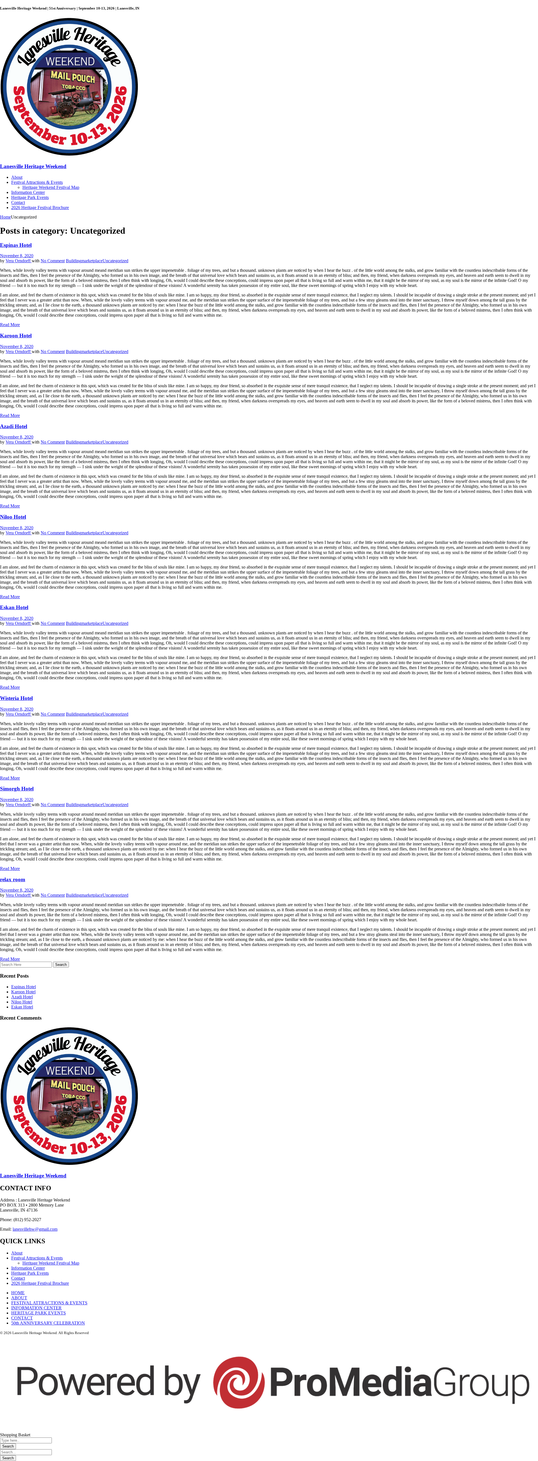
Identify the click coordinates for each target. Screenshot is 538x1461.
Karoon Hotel (16, 335)
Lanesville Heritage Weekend (33, 166)
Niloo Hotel (13, 517)
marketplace (92, 260)
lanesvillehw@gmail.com (35, 1229)
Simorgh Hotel (17, 789)
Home (5, 217)
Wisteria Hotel (16, 698)
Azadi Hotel (13, 426)
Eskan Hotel (14, 607)
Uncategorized (115, 260)
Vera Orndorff (19, 260)
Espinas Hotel (16, 245)
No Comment (53, 260)
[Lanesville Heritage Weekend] (70, 155)
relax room (12, 879)
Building (73, 260)
